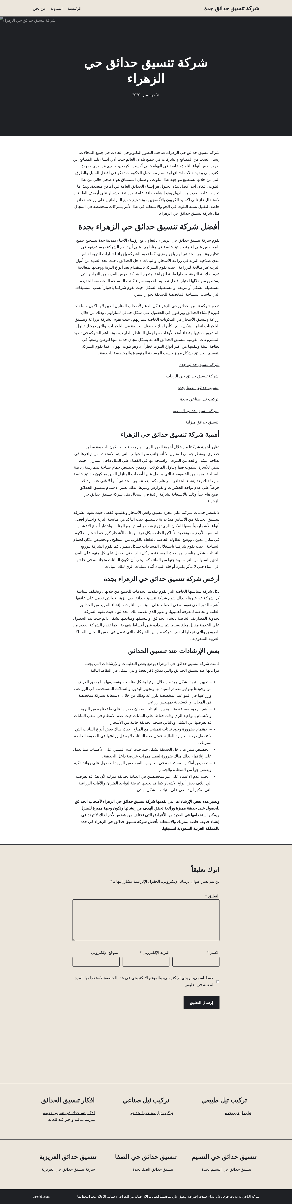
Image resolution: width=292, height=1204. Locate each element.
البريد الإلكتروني (154, 952)
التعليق (212, 896)
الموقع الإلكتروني (105, 952)
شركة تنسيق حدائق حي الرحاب (192, 376)
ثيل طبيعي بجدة (238, 1112)
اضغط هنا (83, 1196)
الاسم (213, 952)
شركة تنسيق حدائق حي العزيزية (68, 1169)
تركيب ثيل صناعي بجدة (199, 399)
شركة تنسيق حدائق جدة (231, 8)
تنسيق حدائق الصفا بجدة (198, 387)
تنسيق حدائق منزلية (202, 422)
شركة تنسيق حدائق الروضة (196, 410)
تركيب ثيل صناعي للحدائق (151, 1112)
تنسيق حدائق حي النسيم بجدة (226, 1169)
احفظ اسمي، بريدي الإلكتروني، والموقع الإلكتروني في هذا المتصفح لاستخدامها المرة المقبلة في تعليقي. (145, 981)
